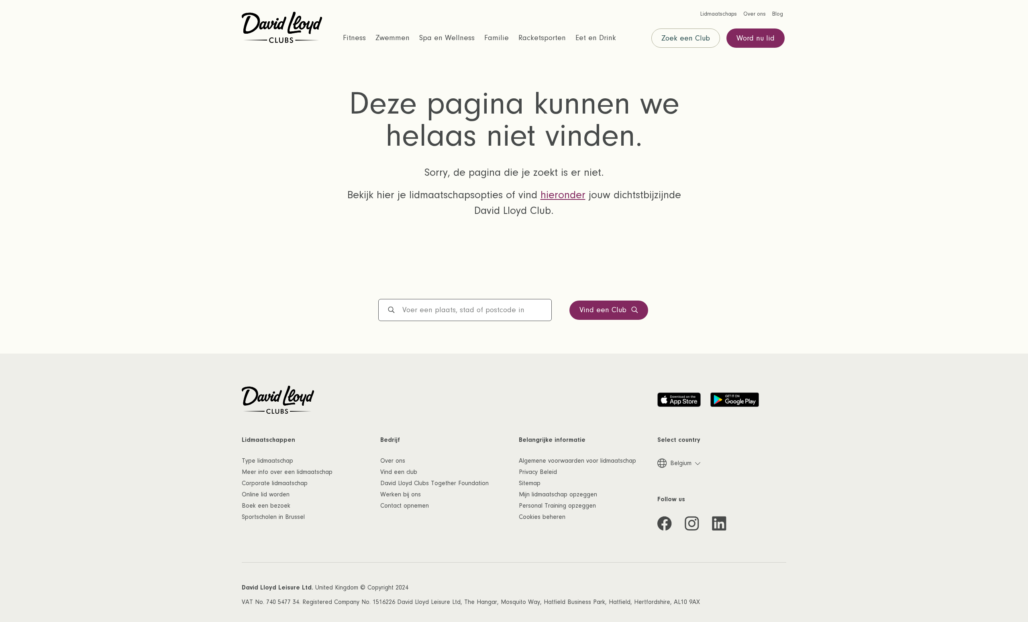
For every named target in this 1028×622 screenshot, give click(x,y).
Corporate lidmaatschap (275, 483)
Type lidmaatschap (267, 460)
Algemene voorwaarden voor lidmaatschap (577, 460)
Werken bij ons (400, 494)
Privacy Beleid (538, 472)
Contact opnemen (404, 505)
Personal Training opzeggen (557, 505)
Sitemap (530, 483)
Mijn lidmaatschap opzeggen (558, 494)
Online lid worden (266, 494)
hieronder (563, 195)
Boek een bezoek (266, 505)
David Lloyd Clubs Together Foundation (434, 483)
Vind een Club (602, 310)
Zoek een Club (685, 38)
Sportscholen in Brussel (273, 516)
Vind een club (398, 472)
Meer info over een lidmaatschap (287, 472)
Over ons (392, 460)
